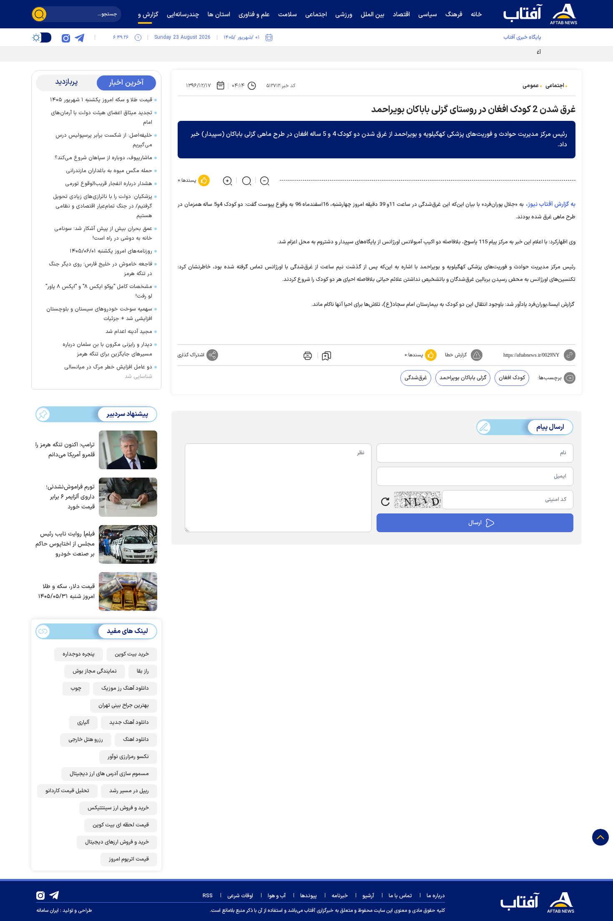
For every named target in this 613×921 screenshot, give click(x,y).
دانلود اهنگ (136, 740)
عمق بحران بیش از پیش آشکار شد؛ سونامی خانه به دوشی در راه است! (103, 234)
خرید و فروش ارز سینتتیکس (118, 808)
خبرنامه (340, 896)
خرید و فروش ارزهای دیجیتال (117, 842)
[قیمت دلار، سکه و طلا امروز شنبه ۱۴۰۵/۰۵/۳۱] (126, 591)
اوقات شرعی (240, 896)
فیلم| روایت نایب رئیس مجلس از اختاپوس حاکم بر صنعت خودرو (65, 544)
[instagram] (66, 38)
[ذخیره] (327, 355)
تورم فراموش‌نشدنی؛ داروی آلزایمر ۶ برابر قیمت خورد (70, 497)
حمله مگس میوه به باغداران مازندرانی (109, 171)
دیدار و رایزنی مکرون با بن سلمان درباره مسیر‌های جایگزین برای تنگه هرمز (107, 349)
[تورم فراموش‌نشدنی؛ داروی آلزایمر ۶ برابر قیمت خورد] (126, 496)
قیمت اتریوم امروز (129, 859)
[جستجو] (39, 14)
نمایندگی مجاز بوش (95, 671)
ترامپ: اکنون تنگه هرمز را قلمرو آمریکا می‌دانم (65, 449)
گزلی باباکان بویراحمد (463, 378)
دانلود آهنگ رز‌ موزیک (125, 688)
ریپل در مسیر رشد (129, 791)
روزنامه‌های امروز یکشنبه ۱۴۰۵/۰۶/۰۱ (111, 251)
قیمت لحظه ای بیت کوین (121, 825)
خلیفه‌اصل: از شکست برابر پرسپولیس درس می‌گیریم (103, 140)
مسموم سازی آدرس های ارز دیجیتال (109, 774)
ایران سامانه (47, 910)
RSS (208, 896)
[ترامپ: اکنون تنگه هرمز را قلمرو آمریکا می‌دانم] (126, 449)
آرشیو (368, 896)
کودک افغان (512, 378)
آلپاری (83, 722)
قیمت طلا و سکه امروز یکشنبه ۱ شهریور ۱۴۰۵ (101, 100)
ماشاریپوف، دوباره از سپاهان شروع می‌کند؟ (103, 158)
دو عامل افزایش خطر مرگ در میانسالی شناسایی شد (108, 372)
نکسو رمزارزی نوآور (128, 757)
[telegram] (79, 37)
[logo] (542, 13)
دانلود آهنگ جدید (129, 722)
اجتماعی (554, 86)
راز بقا (143, 671)
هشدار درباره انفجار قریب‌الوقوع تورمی (108, 184)
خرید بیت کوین (132, 654)
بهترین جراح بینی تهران (123, 705)
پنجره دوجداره (79, 654)
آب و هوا (277, 896)
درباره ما (436, 896)
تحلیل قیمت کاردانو (67, 791)
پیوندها (308, 896)
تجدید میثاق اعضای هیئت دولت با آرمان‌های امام (101, 118)
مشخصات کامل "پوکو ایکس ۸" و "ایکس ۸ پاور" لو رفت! (98, 291)
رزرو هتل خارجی (85, 740)
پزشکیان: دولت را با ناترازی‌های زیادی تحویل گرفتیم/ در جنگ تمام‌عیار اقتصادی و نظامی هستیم (102, 206)
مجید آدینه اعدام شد (129, 332)
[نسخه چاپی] (307, 355)
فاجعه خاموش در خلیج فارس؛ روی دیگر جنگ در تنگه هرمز (100, 269)
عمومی (531, 86)
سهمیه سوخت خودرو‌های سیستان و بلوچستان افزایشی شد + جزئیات (99, 314)
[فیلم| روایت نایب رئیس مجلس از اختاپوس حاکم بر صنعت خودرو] (126, 543)
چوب (75, 688)
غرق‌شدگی (415, 378)
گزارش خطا (456, 355)
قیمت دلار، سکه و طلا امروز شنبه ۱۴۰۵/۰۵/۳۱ (66, 591)
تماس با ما (400, 896)
